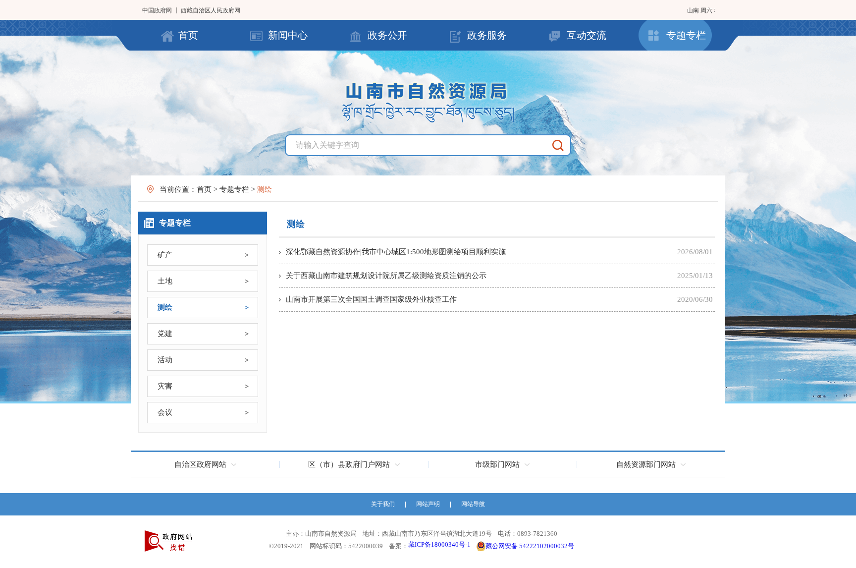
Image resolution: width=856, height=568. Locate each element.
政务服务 (487, 35)
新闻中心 (288, 35)
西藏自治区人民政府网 (210, 10)
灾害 (165, 386)
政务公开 (387, 35)
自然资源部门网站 (646, 464)
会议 (165, 412)
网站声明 (428, 504)
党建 (165, 334)
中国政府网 (157, 10)
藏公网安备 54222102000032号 (529, 546)
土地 (165, 281)
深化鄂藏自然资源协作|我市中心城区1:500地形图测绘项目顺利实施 (396, 252)
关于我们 (383, 504)
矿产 (165, 255)
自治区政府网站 (200, 464)
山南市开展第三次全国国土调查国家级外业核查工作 (371, 299)
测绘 (165, 307)
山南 (693, 10)
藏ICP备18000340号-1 (439, 544)
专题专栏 (686, 35)
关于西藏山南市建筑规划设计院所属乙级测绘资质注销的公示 (386, 276)
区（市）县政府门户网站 (349, 464)
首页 (188, 35)
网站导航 (473, 504)
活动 (165, 360)
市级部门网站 (497, 464)
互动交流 (586, 35)
